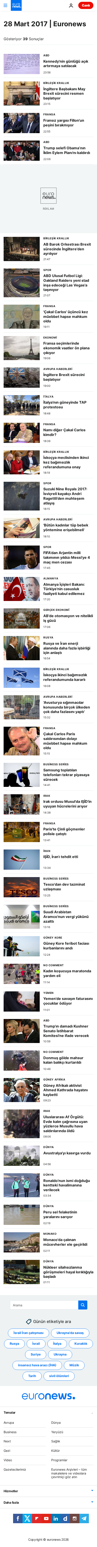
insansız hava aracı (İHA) (37, 1365)
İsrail (36, 1343)
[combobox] (48, 1305)
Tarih (32, 1376)
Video (8, 1460)
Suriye (36, 1354)
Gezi (7, 1450)
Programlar (59, 1460)
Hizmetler (11, 1491)
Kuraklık (80, 1343)
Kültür (55, 1450)
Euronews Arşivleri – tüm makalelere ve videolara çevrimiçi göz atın (69, 1473)
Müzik (74, 1365)
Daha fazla (11, 1502)
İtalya (57, 1343)
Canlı (86, 5)
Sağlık (55, 1441)
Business (10, 1432)
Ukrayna (60, 1354)
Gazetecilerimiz (15, 1469)
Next (7, 1441)
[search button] (82, 1305)
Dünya (56, 1422)
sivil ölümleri (59, 1376)
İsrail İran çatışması (29, 1333)
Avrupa (9, 1422)
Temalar (10, 1412)
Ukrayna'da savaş (70, 1333)
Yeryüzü (57, 1432)
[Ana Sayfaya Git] (16, 5)
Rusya (14, 1343)
